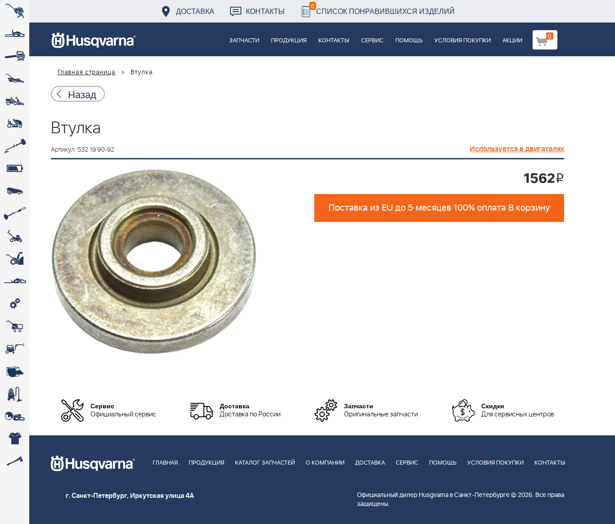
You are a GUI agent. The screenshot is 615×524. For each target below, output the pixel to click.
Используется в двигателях (517, 149)
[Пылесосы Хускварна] (14, 394)
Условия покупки (462, 40)
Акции (512, 40)
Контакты (265, 11)
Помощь (409, 40)
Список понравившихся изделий (383, 9)
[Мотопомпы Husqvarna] (14, 371)
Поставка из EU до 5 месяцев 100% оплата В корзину (439, 208)
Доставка (195, 11)
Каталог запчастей (265, 463)
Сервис (372, 40)
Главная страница (87, 72)
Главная (165, 463)
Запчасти (244, 40)
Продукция (289, 40)
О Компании (325, 463)
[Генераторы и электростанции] (14, 326)
